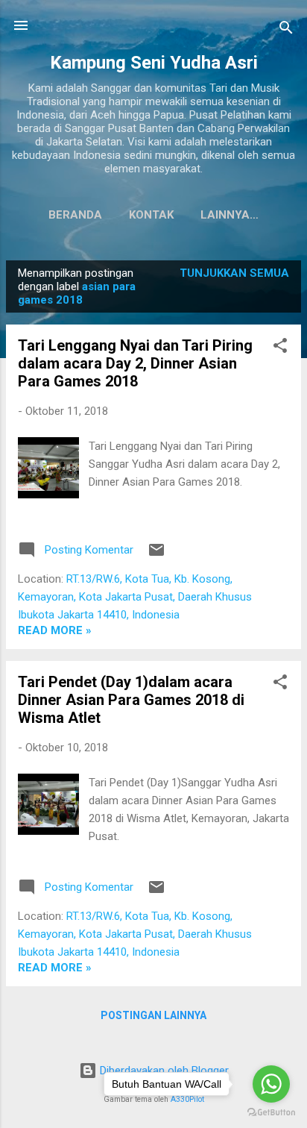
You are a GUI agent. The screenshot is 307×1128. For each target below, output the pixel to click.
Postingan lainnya (153, 1015)
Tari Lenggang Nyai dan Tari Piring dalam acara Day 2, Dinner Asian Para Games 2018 (135, 363)
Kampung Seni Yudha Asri (154, 62)
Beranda (75, 215)
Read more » (55, 630)
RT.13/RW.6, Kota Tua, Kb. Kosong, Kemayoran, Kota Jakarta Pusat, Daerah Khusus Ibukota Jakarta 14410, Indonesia (135, 596)
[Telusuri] (286, 30)
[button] (280, 348)
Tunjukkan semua (234, 273)
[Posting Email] (156, 555)
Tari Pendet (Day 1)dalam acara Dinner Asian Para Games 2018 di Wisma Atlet (131, 700)
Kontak (151, 215)
